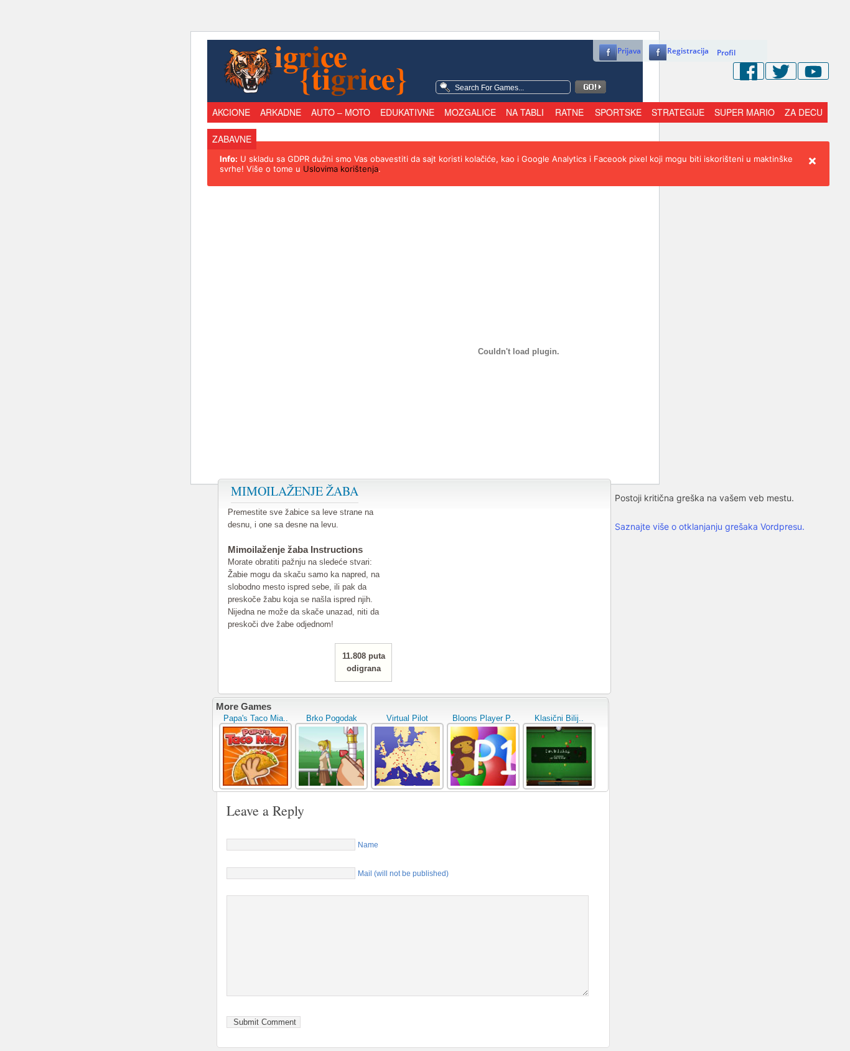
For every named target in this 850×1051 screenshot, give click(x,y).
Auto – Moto (340, 112)
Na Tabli (525, 112)
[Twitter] (780, 71)
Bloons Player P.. (483, 718)
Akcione (231, 112)
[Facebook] (748, 71)
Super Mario (744, 112)
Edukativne (407, 112)
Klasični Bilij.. (559, 718)
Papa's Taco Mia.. (255, 718)
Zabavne (231, 139)
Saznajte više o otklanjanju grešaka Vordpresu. (710, 526)
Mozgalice (470, 112)
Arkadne (280, 112)
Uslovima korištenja (340, 169)
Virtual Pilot (407, 718)
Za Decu (804, 112)
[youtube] (813, 71)
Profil (726, 52)
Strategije (678, 112)
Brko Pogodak (331, 718)
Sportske (618, 112)
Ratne (569, 112)
